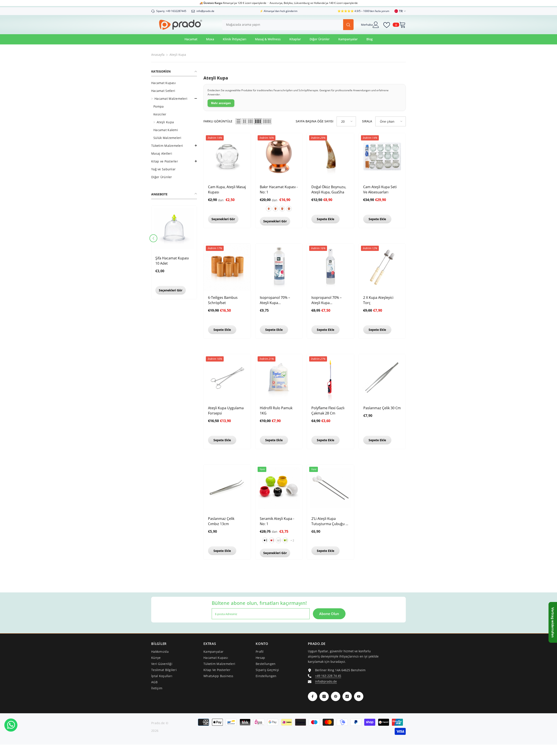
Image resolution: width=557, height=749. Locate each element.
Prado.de (158, 723)
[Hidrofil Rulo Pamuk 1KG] (278, 377)
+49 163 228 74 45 (328, 676)
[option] (174, 253)
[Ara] (288, 24)
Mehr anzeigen (221, 103)
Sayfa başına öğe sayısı (314, 121)
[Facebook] (312, 696)
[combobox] (282, 24)
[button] (153, 238)
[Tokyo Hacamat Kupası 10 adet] (174, 228)
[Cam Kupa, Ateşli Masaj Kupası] (227, 156)
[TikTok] (347, 696)
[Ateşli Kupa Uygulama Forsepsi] (227, 377)
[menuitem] (174, 83)
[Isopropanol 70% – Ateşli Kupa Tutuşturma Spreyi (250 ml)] (330, 267)
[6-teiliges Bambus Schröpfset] (227, 267)
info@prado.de (326, 681)
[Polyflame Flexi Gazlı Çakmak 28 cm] (330, 377)
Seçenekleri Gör (170, 290)
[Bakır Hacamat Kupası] (278, 156)
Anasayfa (157, 54)
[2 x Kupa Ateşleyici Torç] (382, 267)
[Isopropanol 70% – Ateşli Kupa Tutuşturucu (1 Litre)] (278, 267)
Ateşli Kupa (177, 54)
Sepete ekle (325, 219)
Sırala (367, 121)
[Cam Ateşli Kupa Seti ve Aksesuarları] (382, 156)
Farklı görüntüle (217, 121)
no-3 (282, 208)
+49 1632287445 (176, 11)
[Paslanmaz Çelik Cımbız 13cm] (227, 488)
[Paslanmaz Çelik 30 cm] (382, 377)
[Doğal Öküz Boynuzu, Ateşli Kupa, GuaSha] (330, 156)
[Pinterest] (335, 696)
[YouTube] (358, 696)
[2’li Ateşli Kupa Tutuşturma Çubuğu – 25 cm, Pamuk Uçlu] (330, 488)
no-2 (275, 208)
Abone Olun (329, 613)
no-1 (269, 208)
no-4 (289, 208)
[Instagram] (324, 696)
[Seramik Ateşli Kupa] (278, 488)
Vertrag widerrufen (553, 622)
